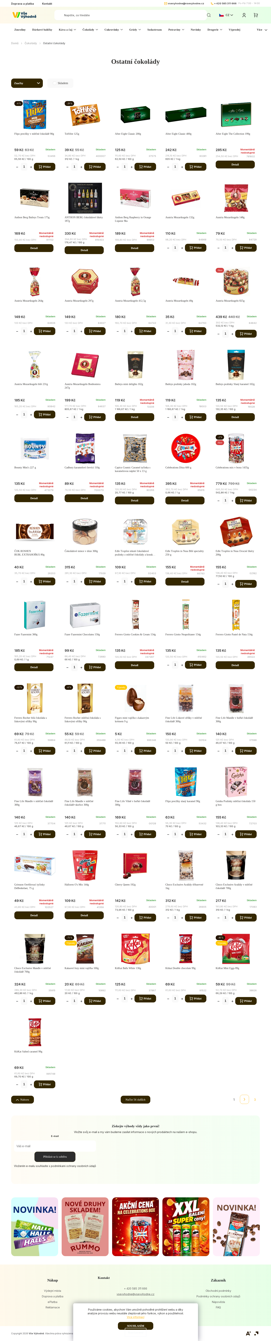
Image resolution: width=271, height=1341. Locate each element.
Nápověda (218, 1302)
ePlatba (52, 1302)
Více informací (135, 1317)
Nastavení (135, 1332)
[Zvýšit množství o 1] (31, 167)
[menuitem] (20, 29)
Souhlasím (135, 1325)
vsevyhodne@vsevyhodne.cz (186, 3)
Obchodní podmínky (218, 1291)
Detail (235, 164)
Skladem (55, 83)
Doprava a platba (22, 3)
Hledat (209, 15)
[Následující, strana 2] (244, 1099)
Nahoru (24, 1099)
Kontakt (47, 3)
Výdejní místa (52, 1291)
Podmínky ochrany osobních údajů (218, 1296)
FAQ (218, 1307)
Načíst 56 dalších (135, 1099)
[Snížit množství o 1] (17, 167)
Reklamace (52, 1307)
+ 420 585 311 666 (225, 3)
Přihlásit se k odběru (55, 1156)
